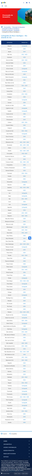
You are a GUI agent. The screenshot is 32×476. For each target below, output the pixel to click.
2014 (23, 85)
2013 (23, 94)
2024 (24, 51)
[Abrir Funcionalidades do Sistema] (27, 2)
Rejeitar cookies (17, 473)
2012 (23, 54)
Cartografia (24, 46)
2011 (21, 145)
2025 (24, 48)
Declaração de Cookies (17, 470)
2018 (24, 281)
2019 (24, 145)
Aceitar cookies (25, 473)
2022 (26, 54)
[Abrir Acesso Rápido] (23, 2)
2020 (24, 150)
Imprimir (5, 433)
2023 (23, 122)
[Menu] (2, 6)
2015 (23, 153)
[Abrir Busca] (29, 2)
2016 (23, 60)
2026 (24, 218)
